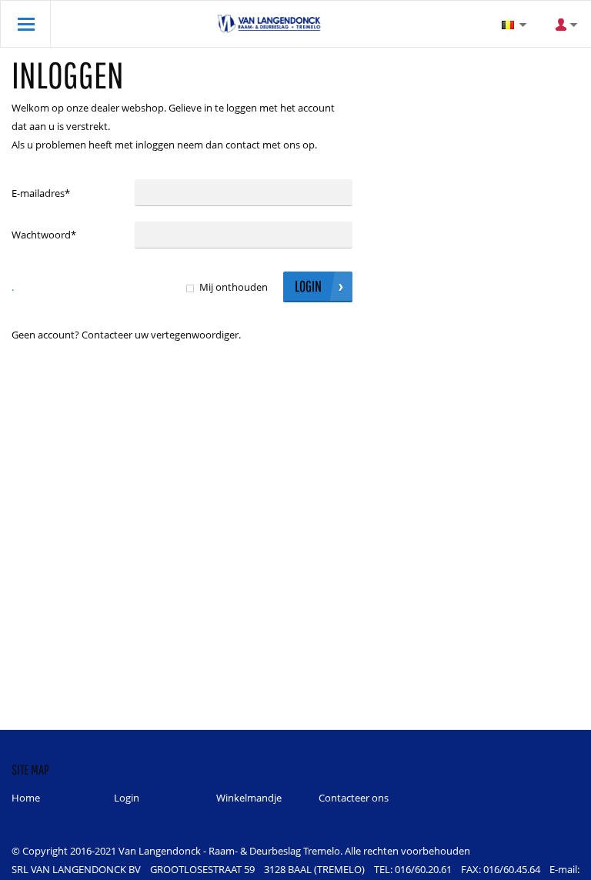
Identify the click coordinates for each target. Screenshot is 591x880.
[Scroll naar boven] (558, 862)
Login (126, 798)
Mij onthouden (233, 287)
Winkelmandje (249, 798)
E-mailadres (41, 193)
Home (26, 798)
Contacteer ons (354, 798)
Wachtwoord (44, 235)
